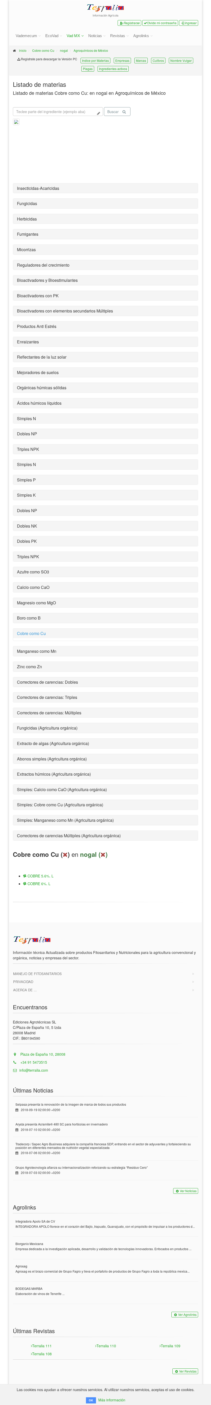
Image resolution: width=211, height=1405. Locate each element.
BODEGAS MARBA (28, 1288)
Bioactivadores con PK (38, 296)
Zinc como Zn (29, 667)
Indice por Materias (95, 60)
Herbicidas (27, 219)
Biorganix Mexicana (29, 1243)
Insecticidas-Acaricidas (38, 188)
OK (91, 1400)
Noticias (95, 35)
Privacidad (23, 981)
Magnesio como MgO (36, 603)
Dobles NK (27, 526)
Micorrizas (26, 249)
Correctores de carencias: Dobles (47, 682)
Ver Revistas (188, 1371)
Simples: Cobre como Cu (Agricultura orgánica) (60, 805)
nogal (64, 50)
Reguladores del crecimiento (43, 265)
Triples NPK (28, 449)
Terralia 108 (42, 1353)
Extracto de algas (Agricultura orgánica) (53, 743)
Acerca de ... (25, 989)
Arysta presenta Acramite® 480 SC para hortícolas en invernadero (61, 1124)
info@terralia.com (33, 1070)
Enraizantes (28, 342)
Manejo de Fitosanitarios (37, 973)
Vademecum (26, 35)
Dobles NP (27, 434)
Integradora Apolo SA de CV (35, 1221)
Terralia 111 (42, 1345)
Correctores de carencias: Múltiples (49, 713)
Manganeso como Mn (36, 651)
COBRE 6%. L (38, 883)
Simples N (26, 418)
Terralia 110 (106, 1345)
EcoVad (51, 35)
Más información (111, 1399)
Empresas (122, 60)
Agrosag (21, 1266)
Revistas (117, 35)
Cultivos (158, 60)
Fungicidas (27, 203)
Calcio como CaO (33, 587)
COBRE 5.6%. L (40, 875)
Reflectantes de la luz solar (41, 357)
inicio (23, 50)
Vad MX (73, 35)
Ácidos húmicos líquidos (39, 403)
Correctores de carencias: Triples (47, 697)
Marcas (141, 60)
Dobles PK (27, 541)
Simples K (26, 495)
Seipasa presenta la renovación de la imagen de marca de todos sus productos (70, 1104)
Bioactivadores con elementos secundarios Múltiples (65, 311)
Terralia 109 (170, 1345)
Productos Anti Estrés (36, 326)
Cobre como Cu (43, 50)
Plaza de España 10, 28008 (42, 1054)
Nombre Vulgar (181, 60)
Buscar (113, 111)
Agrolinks (141, 35)
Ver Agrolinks (187, 1314)
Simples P (26, 480)
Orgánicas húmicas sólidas (41, 388)
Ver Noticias (188, 1191)
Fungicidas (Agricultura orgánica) (47, 728)
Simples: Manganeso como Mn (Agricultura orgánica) (65, 820)
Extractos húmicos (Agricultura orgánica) (54, 774)
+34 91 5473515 (33, 1062)
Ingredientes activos (113, 68)
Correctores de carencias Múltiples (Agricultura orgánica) (69, 836)
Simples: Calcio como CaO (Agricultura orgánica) (62, 789)
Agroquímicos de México (91, 50)
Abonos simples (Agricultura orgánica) (52, 759)
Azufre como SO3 (33, 572)
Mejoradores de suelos (38, 372)
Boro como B (29, 618)
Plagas (88, 68)
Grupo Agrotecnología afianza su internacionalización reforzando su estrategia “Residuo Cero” (81, 1167)
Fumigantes (27, 234)
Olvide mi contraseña (162, 23)
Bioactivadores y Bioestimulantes (47, 280)
